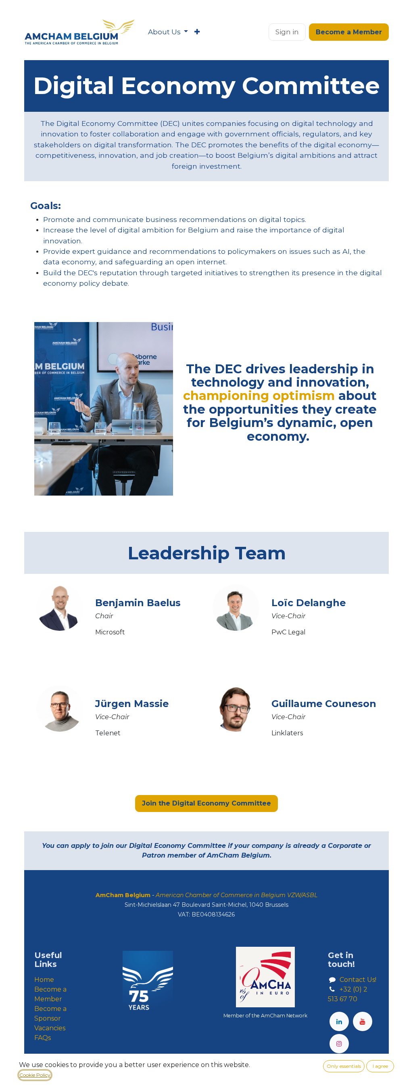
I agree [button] (380, 1066)
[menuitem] (168, 32)
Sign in (287, 32)
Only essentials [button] (344, 1066)
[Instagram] (339, 1043)
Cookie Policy (34, 1075)
